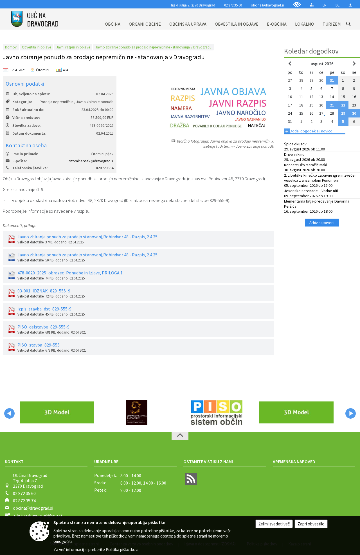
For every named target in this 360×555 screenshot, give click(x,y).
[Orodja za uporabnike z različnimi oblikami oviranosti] (297, 4)
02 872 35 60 (233, 5)
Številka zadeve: (26, 125)
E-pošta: (19, 161)
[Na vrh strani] (180, 436)
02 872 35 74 (24, 500)
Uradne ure (106, 461)
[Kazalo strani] (312, 5)
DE (337, 5)
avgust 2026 (322, 63)
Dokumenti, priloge (19, 225)
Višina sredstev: (26, 117)
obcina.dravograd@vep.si (38, 515)
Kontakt (14, 461)
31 (332, 80)
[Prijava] (350, 5)
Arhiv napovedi (321, 222)
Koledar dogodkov (311, 51)
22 (343, 105)
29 (343, 113)
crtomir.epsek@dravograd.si (91, 161)
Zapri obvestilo (311, 524)
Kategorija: (22, 101)
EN (325, 5)
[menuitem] (113, 19)
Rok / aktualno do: (28, 109)
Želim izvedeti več (274, 524)
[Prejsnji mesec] (290, 63)
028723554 (105, 168)
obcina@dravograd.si (267, 5)
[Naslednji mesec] (354, 63)
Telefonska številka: (30, 168)
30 (354, 113)
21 (332, 105)
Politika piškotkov (121, 549)
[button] (9, 413)
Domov (11, 47)
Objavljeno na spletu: (31, 94)
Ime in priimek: (25, 154)
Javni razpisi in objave (73, 47)
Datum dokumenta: (29, 133)
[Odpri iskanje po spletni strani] (348, 24)
